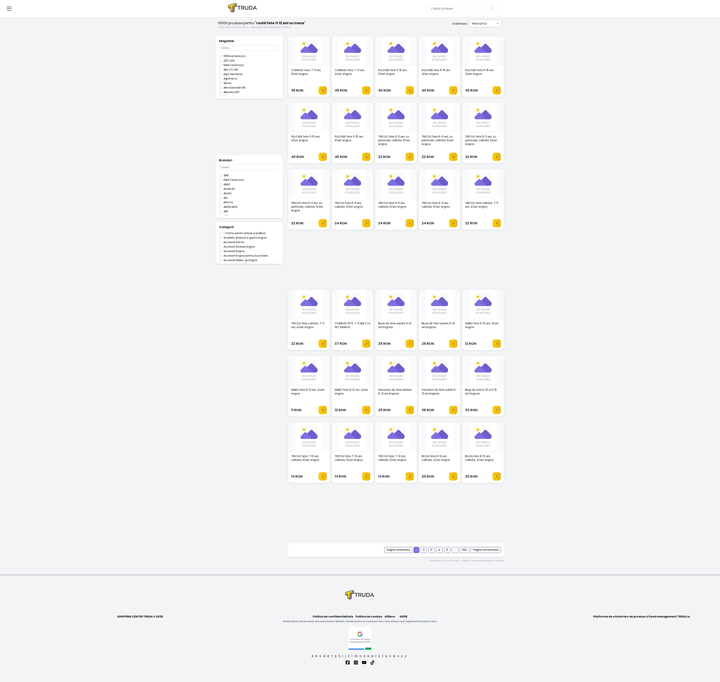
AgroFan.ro (230, 78)
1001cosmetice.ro (235, 56)
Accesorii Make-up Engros (240, 260)
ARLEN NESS (231, 207)
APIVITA (228, 202)
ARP (226, 211)
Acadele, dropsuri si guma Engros (245, 238)
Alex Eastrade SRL (235, 87)
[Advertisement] (249, 129)
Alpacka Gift (231, 92)
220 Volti (229, 60)
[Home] (243, 8)
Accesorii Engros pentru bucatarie (246, 256)
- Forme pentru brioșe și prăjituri (245, 233)
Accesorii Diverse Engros (239, 247)
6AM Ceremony (234, 65)
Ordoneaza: (459, 24)
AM (225, 198)
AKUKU (228, 193)
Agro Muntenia (233, 74)
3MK (226, 175)
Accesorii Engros (234, 251)
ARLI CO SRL (231, 69)
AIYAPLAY (229, 189)
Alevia (227, 83)
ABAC (227, 184)
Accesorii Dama (234, 242)
